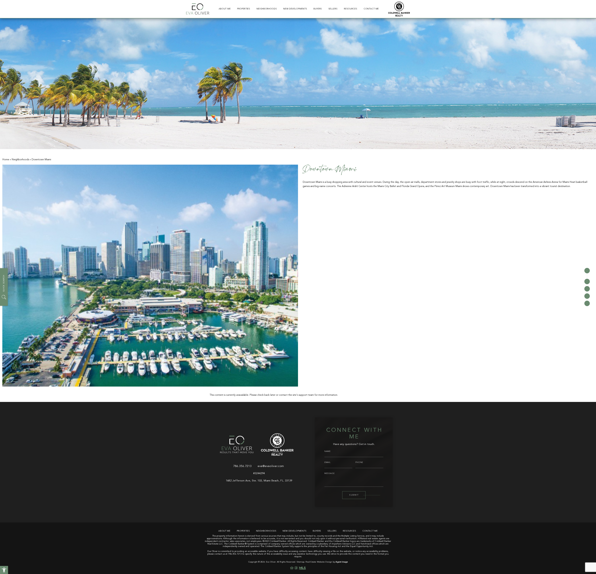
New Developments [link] (295, 9)
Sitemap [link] (300, 562)
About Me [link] (225, 9)
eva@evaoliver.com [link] (271, 466)
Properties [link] (243, 9)
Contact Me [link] (371, 9)
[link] (4, 570)
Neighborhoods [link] (267, 9)
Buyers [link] (318, 9)
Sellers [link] (333, 9)
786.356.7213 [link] (242, 466)
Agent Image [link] (342, 562)
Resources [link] (350, 9)
